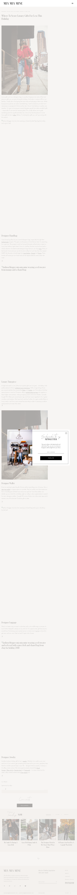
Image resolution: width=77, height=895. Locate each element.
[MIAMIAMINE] (13, 3)
